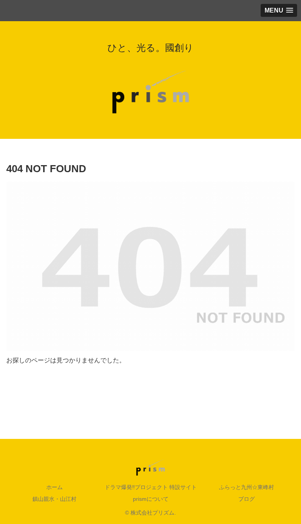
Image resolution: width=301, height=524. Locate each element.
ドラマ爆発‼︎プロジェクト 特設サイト (151, 487)
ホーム (54, 487)
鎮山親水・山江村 (54, 499)
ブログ (246, 499)
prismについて (151, 499)
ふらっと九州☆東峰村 (246, 487)
